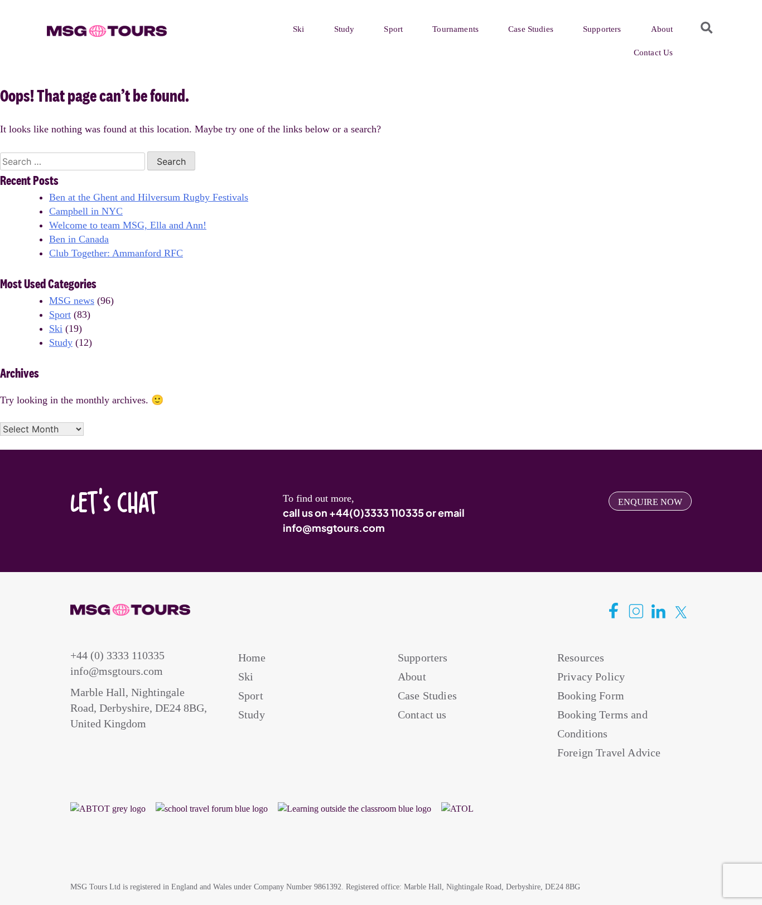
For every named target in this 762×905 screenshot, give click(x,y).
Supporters (602, 29)
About (662, 29)
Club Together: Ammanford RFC (116, 253)
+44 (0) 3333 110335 (117, 655)
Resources (580, 657)
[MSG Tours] (107, 31)
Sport (393, 29)
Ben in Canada (79, 239)
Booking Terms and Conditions (602, 724)
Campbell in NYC (86, 211)
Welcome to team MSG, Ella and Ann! (127, 225)
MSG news (71, 300)
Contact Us (653, 52)
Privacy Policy (591, 676)
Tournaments (455, 29)
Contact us (422, 714)
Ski (298, 29)
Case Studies (530, 29)
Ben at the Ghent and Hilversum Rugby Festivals (148, 197)
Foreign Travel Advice (608, 752)
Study (344, 29)
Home (252, 657)
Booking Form (590, 695)
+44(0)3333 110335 (376, 512)
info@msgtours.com (334, 527)
